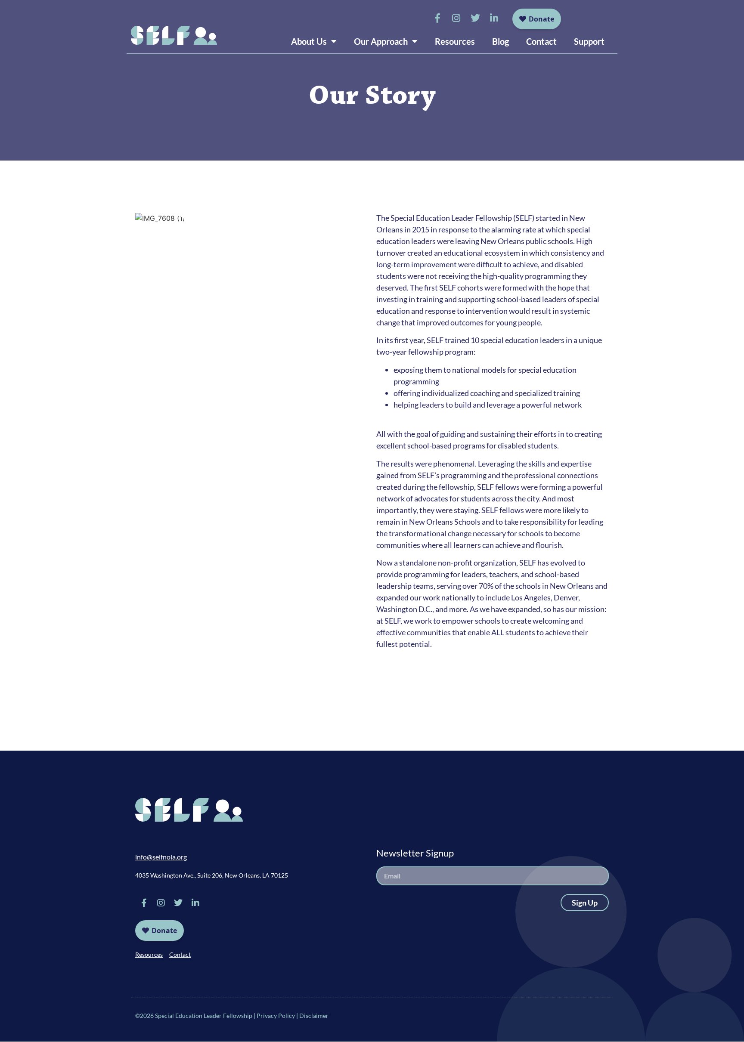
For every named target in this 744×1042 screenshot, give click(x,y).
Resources (455, 41)
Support (589, 41)
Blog (500, 41)
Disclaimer (314, 1015)
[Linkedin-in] (494, 18)
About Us (309, 41)
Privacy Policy (276, 1015)
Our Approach (381, 41)
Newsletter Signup (415, 853)
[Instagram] (456, 18)
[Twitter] (475, 18)
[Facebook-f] (437, 18)
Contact (541, 41)
